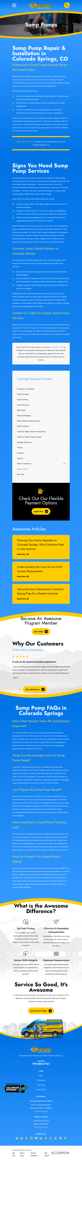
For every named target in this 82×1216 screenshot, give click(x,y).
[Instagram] (31, 1138)
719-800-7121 (41, 1064)
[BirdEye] (60, 1138)
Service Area (41, 1089)
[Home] (40, 5)
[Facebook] (26, 1138)
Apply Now (38, 511)
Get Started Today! (38, 1011)
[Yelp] (46, 1138)
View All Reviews (32, 689)
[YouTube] (36, 1138)
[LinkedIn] (41, 1138)
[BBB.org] (50, 1138)
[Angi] (55, 1138)
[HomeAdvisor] (65, 1138)
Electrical (41, 1085)
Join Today (38, 631)
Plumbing (41, 1080)
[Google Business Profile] (17, 1138)
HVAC (41, 1075)
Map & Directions (41, 1111)
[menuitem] (41, 389)
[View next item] (19, 689)
